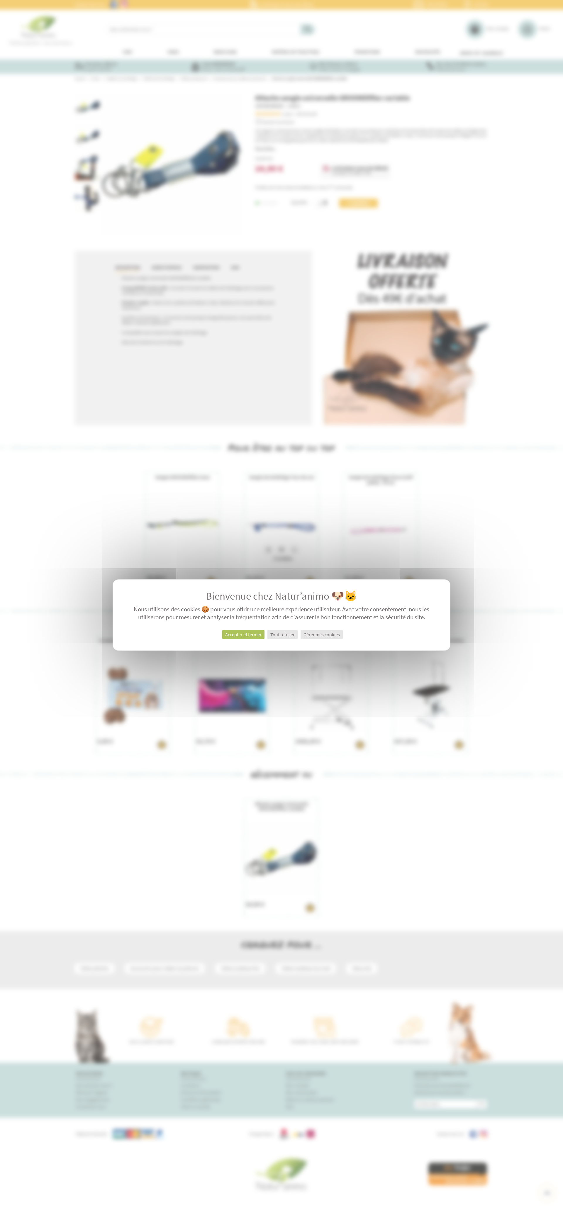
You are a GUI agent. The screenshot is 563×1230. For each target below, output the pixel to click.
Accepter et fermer (243, 634)
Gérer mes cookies (321, 634)
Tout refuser (282, 634)
